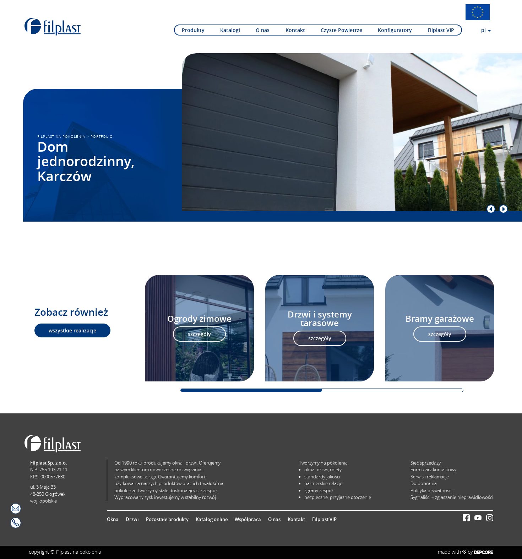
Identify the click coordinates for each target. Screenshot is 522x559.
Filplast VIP (441, 30)
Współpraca (248, 519)
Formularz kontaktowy (433, 469)
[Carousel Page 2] (392, 390)
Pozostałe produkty (167, 519)
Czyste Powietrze (341, 30)
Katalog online (212, 519)
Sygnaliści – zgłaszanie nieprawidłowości (451, 497)
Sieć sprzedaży (425, 463)
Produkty (193, 30)
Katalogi (230, 30)
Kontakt (295, 30)
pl (483, 30)
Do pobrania (423, 483)
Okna (113, 519)
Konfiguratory (395, 30)
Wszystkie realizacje (72, 330)
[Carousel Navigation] (338, 209)
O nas (263, 30)
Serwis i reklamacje (429, 476)
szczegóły (199, 334)
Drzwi (132, 519)
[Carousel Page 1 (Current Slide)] (251, 390)
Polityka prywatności (431, 490)
